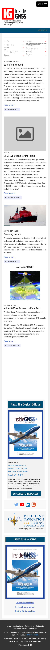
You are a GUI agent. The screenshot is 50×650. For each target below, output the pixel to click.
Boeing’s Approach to (17, 466)
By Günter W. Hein (12, 198)
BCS (30, 645)
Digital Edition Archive (25, 611)
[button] (42, 30)
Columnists (29, 626)
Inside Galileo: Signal (17, 469)
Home (8, 626)
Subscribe (40, 626)
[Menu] (45, 4)
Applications (18, 626)
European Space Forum (18, 472)
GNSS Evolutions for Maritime (19, 156)
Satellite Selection (13, 65)
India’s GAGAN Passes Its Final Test (22, 308)
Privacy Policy (32, 635)
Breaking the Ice (12, 234)
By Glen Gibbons (12, 345)
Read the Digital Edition (26, 404)
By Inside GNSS (11, 109)
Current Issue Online (25, 603)
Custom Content (20, 629)
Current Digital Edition (25, 607)
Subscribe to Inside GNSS (25, 494)
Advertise (33, 629)
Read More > (9, 105)
